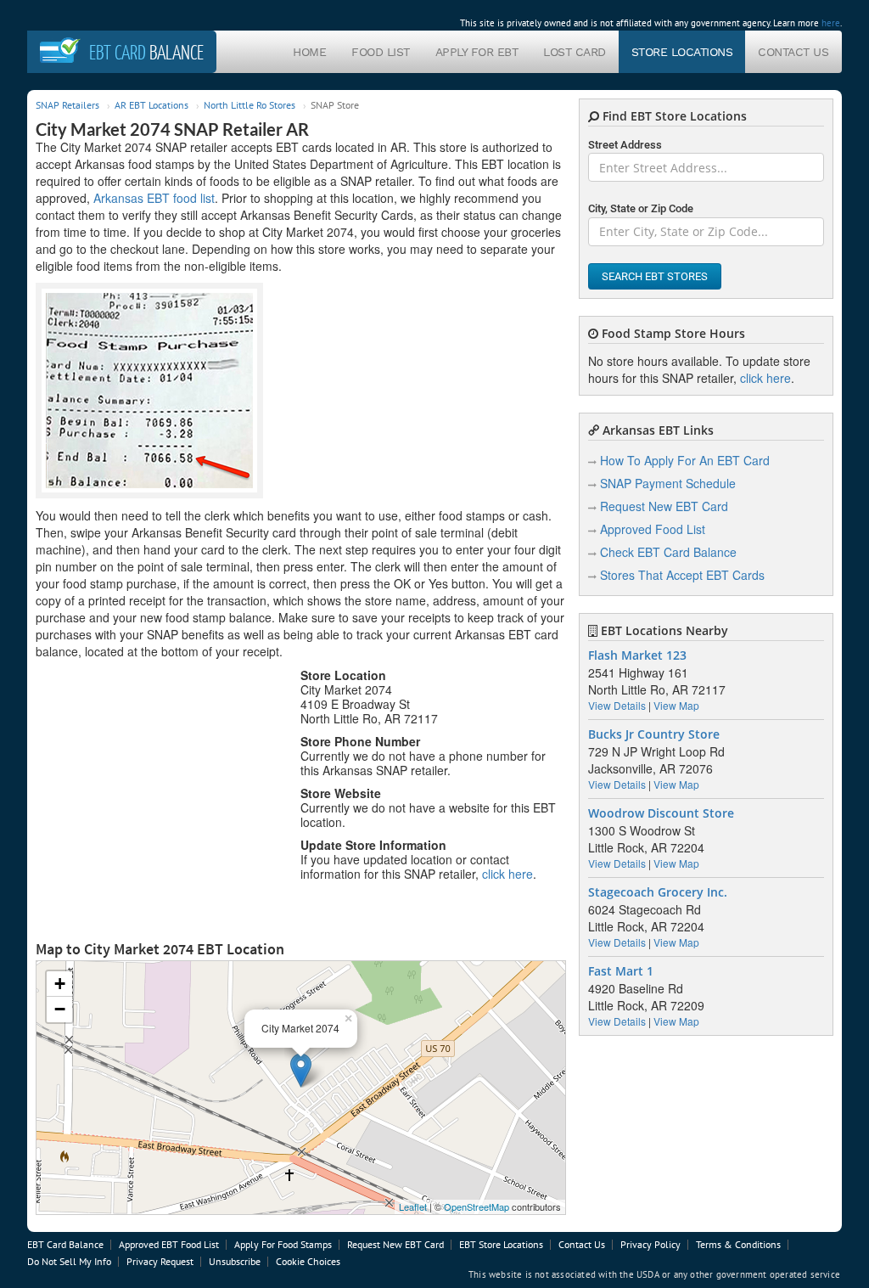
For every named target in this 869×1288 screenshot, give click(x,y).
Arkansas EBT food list (154, 197)
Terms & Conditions (738, 1244)
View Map (676, 705)
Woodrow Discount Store (661, 813)
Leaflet (413, 1206)
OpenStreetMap (476, 1206)
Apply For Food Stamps (283, 1244)
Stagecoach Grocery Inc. (657, 892)
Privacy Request (159, 1261)
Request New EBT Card (664, 506)
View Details (617, 705)
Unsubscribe (235, 1261)
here (830, 23)
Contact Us (793, 52)
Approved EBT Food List (169, 1244)
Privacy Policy (650, 1244)
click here (507, 873)
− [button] (59, 1009)
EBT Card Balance (65, 1244)
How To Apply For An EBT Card (685, 460)
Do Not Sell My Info (69, 1261)
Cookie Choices (308, 1261)
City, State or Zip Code (640, 208)
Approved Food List (652, 528)
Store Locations (682, 52)
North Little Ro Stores (249, 104)
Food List (380, 52)
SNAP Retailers (67, 104)
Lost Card (574, 52)
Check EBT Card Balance (668, 551)
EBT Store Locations (501, 1244)
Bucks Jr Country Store (654, 734)
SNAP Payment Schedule (668, 483)
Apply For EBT (477, 52)
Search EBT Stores (655, 276)
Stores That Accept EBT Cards (682, 574)
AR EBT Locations (151, 104)
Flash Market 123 (637, 655)
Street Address (625, 144)
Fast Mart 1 (620, 971)
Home (309, 52)
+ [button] (59, 983)
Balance (146, 52)
